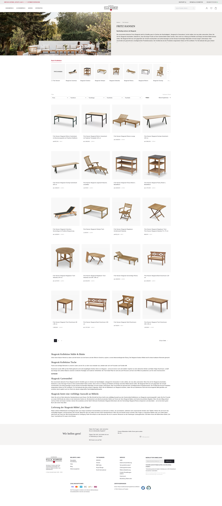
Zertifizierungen (120, 483)
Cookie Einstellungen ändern (125, 473)
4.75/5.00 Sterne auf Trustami (121, 489)
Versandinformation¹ (125, 465)
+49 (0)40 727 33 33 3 (211, 2)
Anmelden (169, 461)
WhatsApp (182, 2)
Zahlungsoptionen (76, 483)
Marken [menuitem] (30, 8)
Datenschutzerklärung (126, 462)
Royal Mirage (99, 467)
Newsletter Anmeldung (73, 461)
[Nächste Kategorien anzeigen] (168, 72)
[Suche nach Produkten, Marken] (194, 8)
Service (122, 457)
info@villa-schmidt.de (196, 2)
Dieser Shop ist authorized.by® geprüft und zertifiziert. (127, 486)
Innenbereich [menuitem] (10, 8)
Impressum (123, 476)
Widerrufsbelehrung (125, 470)
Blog (71, 466)
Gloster (98, 462)
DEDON (98, 460)
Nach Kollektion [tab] (56, 60)
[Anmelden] (206, 8)
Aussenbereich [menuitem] (20, 8)
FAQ (71, 464)
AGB (121, 460)
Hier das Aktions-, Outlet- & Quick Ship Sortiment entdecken (22, 2)
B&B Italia (98, 465)
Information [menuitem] (38, 8)
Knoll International (101, 470)
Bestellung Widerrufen (126, 478)
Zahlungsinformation (125, 467)
